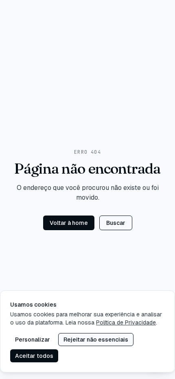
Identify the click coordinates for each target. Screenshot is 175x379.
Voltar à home (69, 223)
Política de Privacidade (126, 322)
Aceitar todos (34, 355)
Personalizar (32, 339)
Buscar (115, 223)
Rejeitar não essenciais (95, 339)
